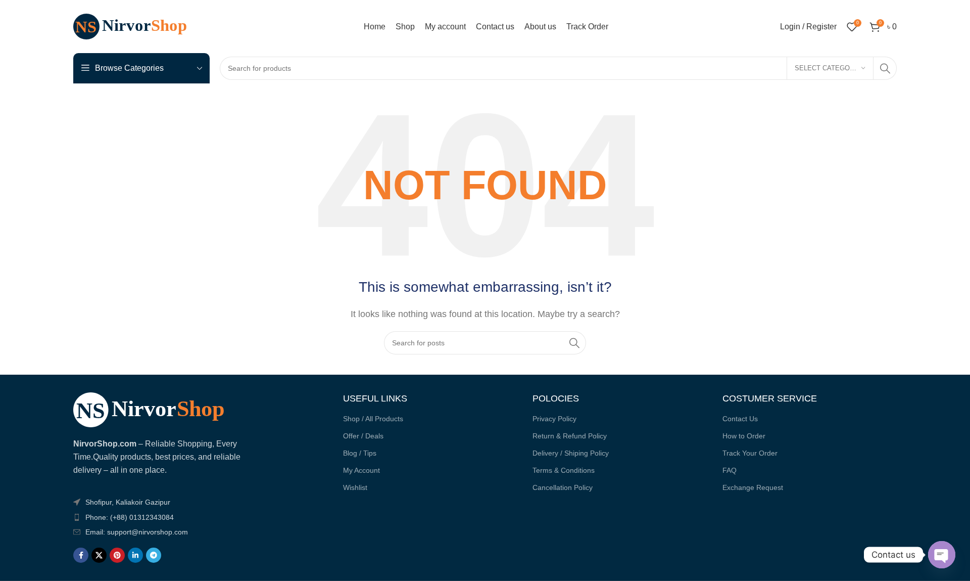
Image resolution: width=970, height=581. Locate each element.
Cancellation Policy (562, 487)
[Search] (885, 68)
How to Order (743, 436)
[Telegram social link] (153, 555)
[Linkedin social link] (135, 555)
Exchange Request (752, 487)
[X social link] (99, 555)
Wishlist (355, 487)
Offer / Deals (363, 436)
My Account (361, 470)
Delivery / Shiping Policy (570, 453)
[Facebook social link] (80, 555)
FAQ (729, 470)
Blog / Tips (359, 453)
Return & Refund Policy (569, 436)
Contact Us (740, 419)
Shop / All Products (373, 419)
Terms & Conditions (563, 470)
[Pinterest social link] (117, 555)
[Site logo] (136, 26)
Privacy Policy (554, 419)
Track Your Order (750, 453)
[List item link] (158, 517)
